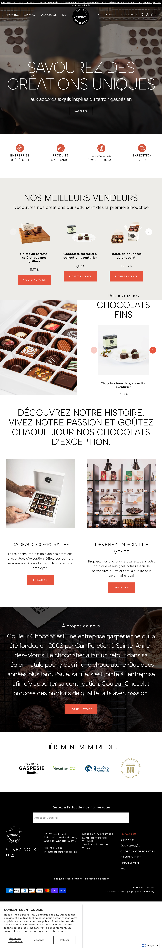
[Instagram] (12, 855)
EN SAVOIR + (40, 580)
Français (150, 945)
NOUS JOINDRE (129, 15)
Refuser (64, 939)
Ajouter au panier (34, 280)
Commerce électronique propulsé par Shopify (129, 891)
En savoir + (122, 587)
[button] (142, 14)
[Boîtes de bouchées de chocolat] (126, 233)
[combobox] (150, 945)
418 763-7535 (53, 847)
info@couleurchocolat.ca (60, 851)
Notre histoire (81, 709)
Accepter (39, 939)
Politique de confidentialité (50, 931)
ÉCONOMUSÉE (49, 15)
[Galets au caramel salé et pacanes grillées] (34, 233)
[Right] (148, 231)
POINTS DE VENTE (106, 15)
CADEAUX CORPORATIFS (137, 851)
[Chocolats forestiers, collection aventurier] (80, 233)
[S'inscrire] (126, 817)
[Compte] (147, 14)
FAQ (64, 15)
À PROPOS (29, 15)
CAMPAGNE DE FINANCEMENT (130, 860)
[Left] (13, 231)
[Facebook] (7, 855)
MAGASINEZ (12, 15)
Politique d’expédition (97, 878)
